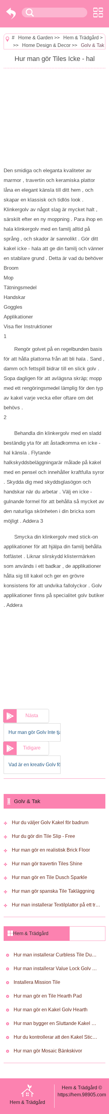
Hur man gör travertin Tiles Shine (47, 863)
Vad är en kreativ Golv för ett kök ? (34, 764)
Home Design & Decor (46, 45)
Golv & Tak (92, 45)
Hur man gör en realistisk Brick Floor (51, 849)
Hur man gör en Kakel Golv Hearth (51, 1009)
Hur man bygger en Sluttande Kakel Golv (56, 1023)
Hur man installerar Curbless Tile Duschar (56, 954)
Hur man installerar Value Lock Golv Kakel (56, 968)
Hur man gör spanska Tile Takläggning (53, 891)
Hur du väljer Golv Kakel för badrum (50, 822)
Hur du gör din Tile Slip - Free (43, 836)
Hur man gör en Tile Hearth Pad (48, 995)
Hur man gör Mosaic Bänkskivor (48, 1050)
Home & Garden (35, 37)
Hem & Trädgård (81, 37)
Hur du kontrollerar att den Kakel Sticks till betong (56, 1037)
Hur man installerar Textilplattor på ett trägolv (56, 904)
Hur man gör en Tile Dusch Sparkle (49, 877)
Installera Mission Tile (37, 982)
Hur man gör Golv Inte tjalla (34, 732)
